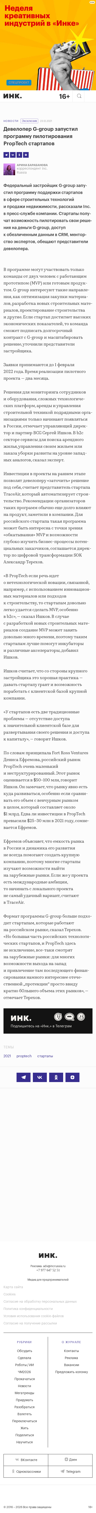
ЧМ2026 (24, 1372)
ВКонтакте (28, 1460)
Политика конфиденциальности (28, 1309)
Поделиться (24, 1435)
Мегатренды (24, 1393)
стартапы (45, 1056)
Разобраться (24, 1407)
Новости (11, 121)
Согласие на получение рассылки (30, 1323)
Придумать (24, 1400)
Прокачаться (24, 1379)
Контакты (71, 1351)
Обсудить (24, 1351)
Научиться (24, 1442)
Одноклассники (28, 1471)
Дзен (73, 1460)
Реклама (71, 1358)
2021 (7, 1056)
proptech (24, 1056)
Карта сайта (13, 1287)
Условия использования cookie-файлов (33, 1316)
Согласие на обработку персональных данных (40, 1301)
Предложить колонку (71, 1372)
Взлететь (24, 1414)
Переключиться (24, 1421)
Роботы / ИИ (24, 1365)
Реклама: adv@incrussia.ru (48, 1266)
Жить (24, 1428)
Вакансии (71, 1365)
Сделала (24, 1358)
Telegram (73, 1471)
